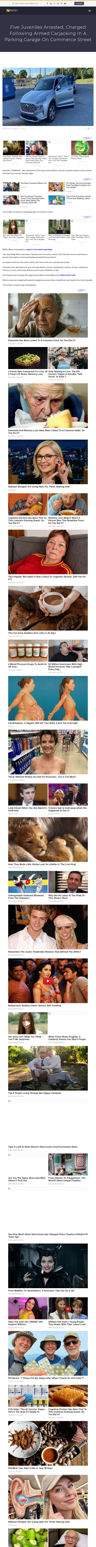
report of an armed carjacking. (39, 249)
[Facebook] (47, 3)
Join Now (79, 3)
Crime (23, 128)
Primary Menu (89, 10)
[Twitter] (54, 3)
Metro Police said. (68, 275)
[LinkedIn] (51, 3)
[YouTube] (65, 3)
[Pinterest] (61, 3)
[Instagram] (58, 3)
